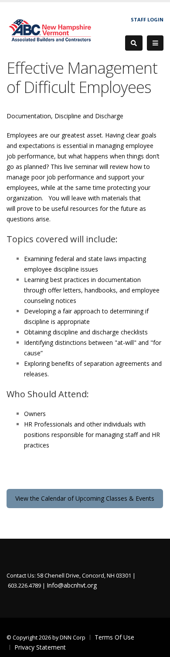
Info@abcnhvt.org (72, 585)
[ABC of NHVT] (51, 29)
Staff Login (147, 19)
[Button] (155, 43)
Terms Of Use (114, 637)
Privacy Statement (40, 647)
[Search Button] (134, 43)
